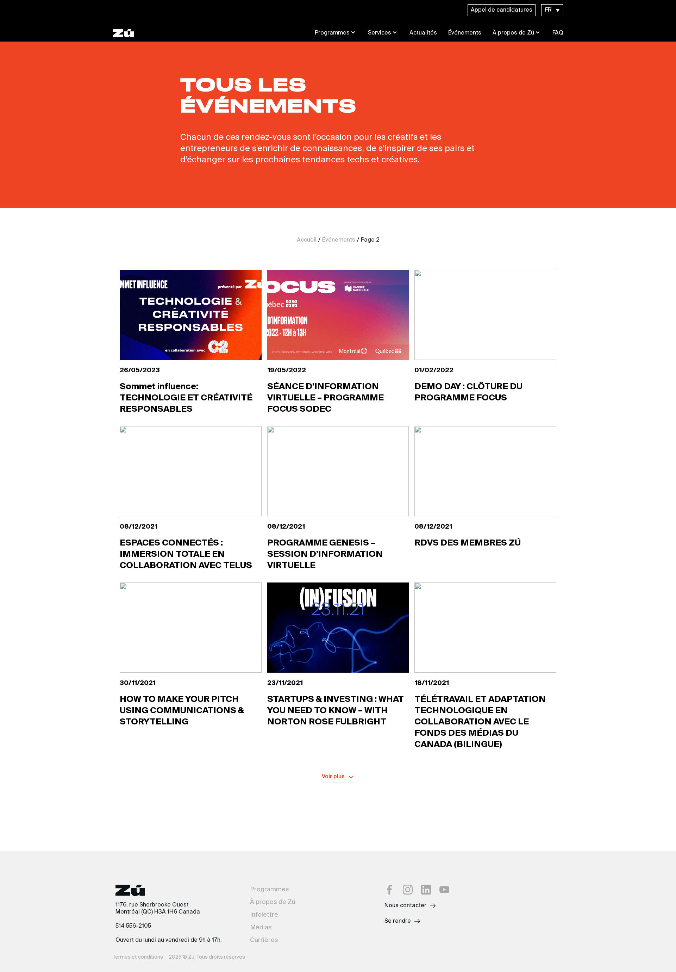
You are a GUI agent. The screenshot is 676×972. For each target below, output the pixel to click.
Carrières (264, 940)
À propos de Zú (513, 33)
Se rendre (397, 921)
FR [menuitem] (548, 10)
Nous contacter (405, 906)
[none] (552, 10)
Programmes (332, 33)
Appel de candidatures (501, 10)
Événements (464, 33)
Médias (261, 927)
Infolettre (264, 915)
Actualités (423, 33)
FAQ (557, 33)
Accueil (307, 240)
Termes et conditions (138, 957)
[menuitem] (552, 10)
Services (379, 33)
